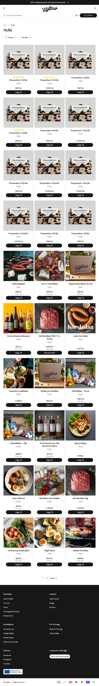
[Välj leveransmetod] (76, 15)
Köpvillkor (7, 682)
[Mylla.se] (49, 9)
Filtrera (11, 37)
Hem (5, 25)
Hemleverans (8, 637)
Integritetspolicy (18, 682)
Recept (53, 607)
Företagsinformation (11, 611)
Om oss (6, 603)
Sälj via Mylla (54, 633)
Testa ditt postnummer (60, 656)
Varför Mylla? (8, 599)
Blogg (52, 603)
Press (5, 607)
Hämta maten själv (10, 642)
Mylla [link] (13, 25)
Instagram (7, 659)
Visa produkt (49, 352)
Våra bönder (54, 599)
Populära (24, 37)
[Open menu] (4, 8)
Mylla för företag (56, 629)
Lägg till (18, 92)
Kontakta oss (8, 629)
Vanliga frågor (8, 633)
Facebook (7, 655)
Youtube (6, 663)
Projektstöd (8, 616)
